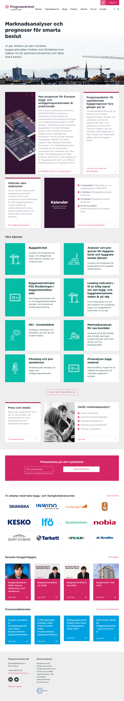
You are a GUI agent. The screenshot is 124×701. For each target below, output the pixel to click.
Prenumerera (81, 469)
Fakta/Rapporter (52, 9)
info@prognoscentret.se (18, 673)
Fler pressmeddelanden (108, 609)
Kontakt (103, 9)
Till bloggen (113, 557)
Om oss (93, 9)
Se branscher (113, 496)
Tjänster (38, 9)
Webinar (73, 9)
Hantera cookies (15, 686)
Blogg (64, 9)
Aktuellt (83, 9)
